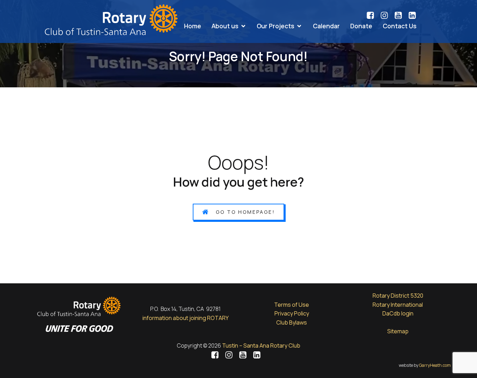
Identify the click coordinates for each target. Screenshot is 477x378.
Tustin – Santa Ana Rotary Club (261, 345)
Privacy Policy (291, 313)
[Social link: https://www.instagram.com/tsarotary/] (387, 15)
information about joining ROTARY (185, 318)
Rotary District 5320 (398, 295)
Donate (361, 26)
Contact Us (400, 26)
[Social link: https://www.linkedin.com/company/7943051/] (412, 15)
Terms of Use (291, 304)
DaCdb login (397, 313)
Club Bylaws (291, 322)
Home (192, 26)
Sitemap (398, 331)
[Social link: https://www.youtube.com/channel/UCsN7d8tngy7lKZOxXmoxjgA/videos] (401, 15)
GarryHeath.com (435, 365)
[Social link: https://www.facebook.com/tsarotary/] (373, 15)
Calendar (326, 26)
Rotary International (398, 304)
